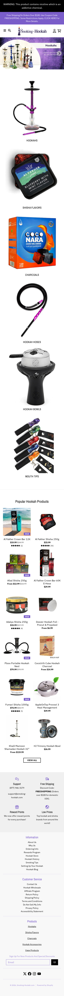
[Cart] (59, 31)
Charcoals (32, 938)
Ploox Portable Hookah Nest (17, 665)
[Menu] (5, 30)
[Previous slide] (4, 53)
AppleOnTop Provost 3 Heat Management (47, 706)
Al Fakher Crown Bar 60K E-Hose (47, 582)
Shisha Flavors (32, 932)
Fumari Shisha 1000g (16, 704)
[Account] (54, 31)
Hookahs (32, 926)
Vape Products (32, 950)
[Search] (9, 30)
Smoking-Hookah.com (25, 985)
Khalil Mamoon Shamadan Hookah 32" (16, 747)
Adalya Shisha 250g (17, 621)
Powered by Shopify (45, 985)
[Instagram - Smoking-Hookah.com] (34, 974)
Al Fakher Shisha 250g (47, 539)
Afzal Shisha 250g (16, 580)
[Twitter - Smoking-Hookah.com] (25, 974)
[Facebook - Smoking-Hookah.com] (29, 974)
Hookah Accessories (32, 944)
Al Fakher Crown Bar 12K (17, 539)
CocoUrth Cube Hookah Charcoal (47, 665)
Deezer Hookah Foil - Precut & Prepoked (47, 623)
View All (32, 760)
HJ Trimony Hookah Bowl (47, 745)
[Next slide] (59, 53)
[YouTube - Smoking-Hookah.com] (39, 974)
